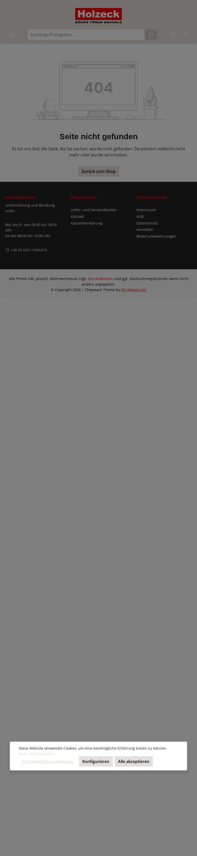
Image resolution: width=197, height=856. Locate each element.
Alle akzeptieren (133, 761)
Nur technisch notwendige (48, 761)
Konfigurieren (95, 761)
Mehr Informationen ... (38, 753)
